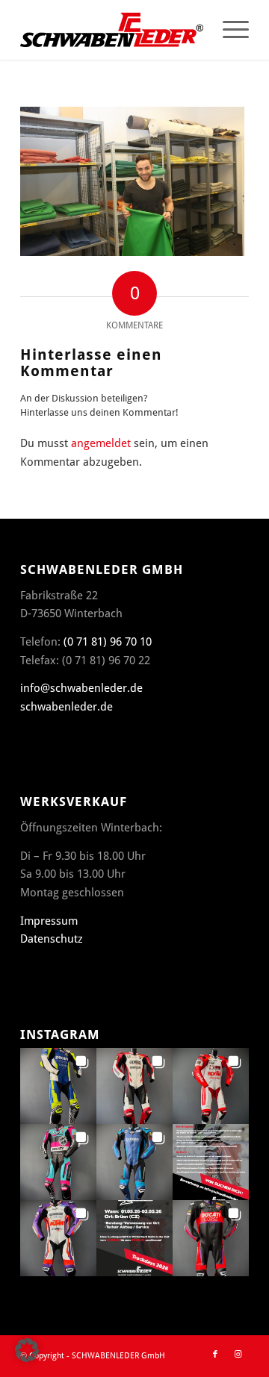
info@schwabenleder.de (81, 688)
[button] (58, 1086)
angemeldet (101, 443)
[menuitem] (228, 30)
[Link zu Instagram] (237, 1354)
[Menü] (228, 30)
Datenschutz (51, 939)
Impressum (49, 921)
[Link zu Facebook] (215, 1354)
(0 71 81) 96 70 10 (108, 642)
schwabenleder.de (66, 707)
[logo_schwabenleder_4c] (111, 30)
